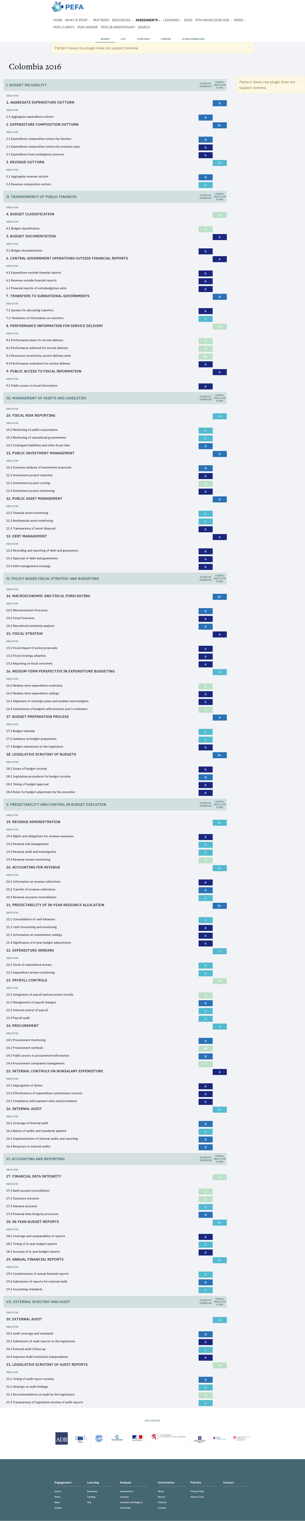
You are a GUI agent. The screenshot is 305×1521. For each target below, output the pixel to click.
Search (144, 27)
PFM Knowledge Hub (212, 20)
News (239, 20)
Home (57, 20)
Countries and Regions (131, 1502)
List (123, 39)
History (161, 1497)
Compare (166, 39)
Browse (105, 39)
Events (58, 1491)
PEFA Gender (87, 27)
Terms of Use (197, 1497)
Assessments (147, 20)
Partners (101, 20)
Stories (58, 1508)
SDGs (188, 20)
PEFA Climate (63, 27)
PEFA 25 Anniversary (118, 27)
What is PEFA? (76, 20)
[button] (249, 47)
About (161, 1491)
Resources (121, 20)
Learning (171, 20)
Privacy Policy (197, 1491)
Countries (143, 39)
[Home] (68, 6)
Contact (162, 1508)
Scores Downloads (193, 39)
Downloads (125, 1508)
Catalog (91, 1497)
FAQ (89, 1502)
